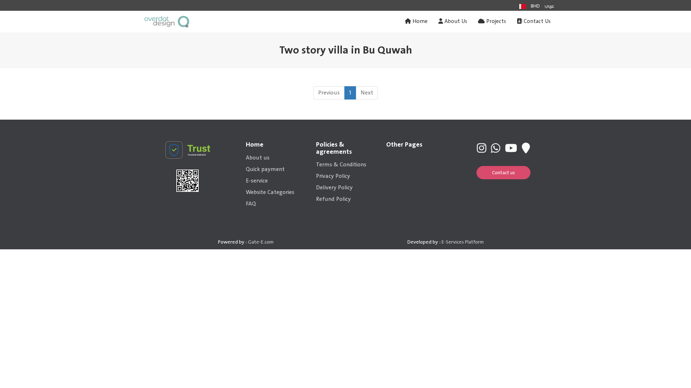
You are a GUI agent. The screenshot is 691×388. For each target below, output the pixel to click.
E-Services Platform (463, 242)
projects (495, 21)
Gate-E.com (261, 242)
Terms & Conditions (341, 164)
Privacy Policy (333, 176)
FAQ (251, 203)
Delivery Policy (334, 187)
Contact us (503, 172)
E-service (257, 180)
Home (419, 21)
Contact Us (536, 21)
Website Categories (270, 192)
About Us (455, 21)
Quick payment (265, 169)
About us (258, 157)
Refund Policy (333, 199)
